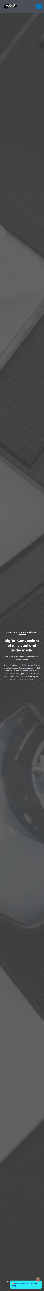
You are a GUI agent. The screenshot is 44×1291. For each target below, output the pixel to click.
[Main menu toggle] (39, 6)
